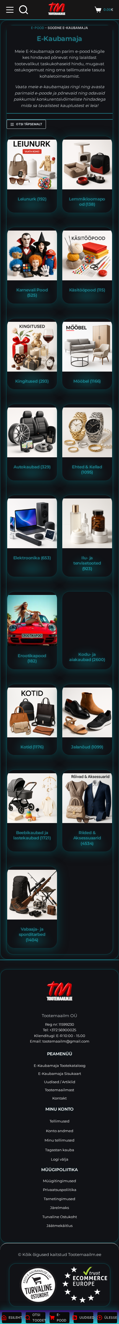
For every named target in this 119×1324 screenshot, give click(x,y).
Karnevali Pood (32, 292)
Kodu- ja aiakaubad (87, 657)
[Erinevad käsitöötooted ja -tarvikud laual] (87, 255)
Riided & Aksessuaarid (87, 838)
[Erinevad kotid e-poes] (32, 712)
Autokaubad (31, 466)
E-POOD (37, 28)
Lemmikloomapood (87, 201)
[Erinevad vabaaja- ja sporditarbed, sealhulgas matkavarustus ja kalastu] (32, 895)
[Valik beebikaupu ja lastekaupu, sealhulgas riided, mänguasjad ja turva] (32, 798)
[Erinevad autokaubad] (32, 432)
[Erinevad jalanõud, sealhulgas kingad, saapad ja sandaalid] (87, 712)
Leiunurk (31, 198)
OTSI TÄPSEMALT (29, 124)
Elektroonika (32, 557)
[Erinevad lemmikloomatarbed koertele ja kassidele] (87, 164)
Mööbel (87, 380)
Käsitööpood (87, 290)
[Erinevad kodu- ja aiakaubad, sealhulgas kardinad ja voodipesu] (87, 620)
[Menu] (10, 10)
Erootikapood (32, 658)
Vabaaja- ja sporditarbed (32, 934)
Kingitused (32, 380)
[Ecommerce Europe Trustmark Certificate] (84, 1284)
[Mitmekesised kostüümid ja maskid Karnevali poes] (32, 255)
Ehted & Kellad (87, 469)
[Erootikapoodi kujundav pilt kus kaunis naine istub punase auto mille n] (32, 620)
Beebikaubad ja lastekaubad (32, 835)
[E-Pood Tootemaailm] (59, 992)
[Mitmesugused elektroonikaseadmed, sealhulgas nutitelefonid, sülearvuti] (32, 523)
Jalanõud (87, 746)
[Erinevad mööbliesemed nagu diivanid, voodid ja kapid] (87, 347)
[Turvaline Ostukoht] (34, 1285)
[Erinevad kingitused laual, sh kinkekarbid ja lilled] (32, 347)
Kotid (31, 746)
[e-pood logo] (56, 9)
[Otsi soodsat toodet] (23, 9)
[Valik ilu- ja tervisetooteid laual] (87, 523)
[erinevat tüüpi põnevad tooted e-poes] (32, 164)
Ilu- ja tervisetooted (87, 563)
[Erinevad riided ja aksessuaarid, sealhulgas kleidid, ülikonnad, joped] (87, 798)
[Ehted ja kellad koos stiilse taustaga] (87, 432)
